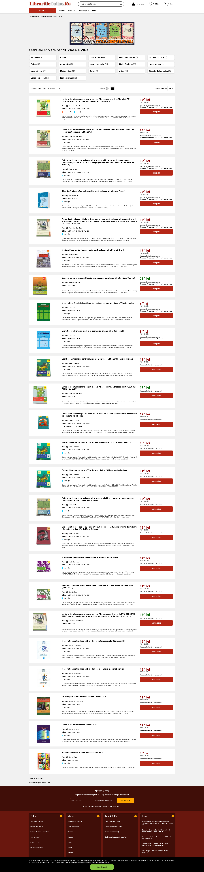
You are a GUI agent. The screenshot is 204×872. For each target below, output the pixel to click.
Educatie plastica (158, 57)
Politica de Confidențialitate (39, 832)
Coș (169, 3)
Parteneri (71, 853)
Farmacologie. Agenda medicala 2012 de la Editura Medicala (156, 837)
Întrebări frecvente (36, 847)
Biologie (36, 57)
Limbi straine (38, 71)
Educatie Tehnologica (160, 71)
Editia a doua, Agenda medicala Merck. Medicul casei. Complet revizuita (155, 844)
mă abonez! (125, 800)
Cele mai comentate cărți (113, 827)
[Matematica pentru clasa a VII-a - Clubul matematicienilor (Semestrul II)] (43, 658)
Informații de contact (75, 821)
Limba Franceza (40, 78)
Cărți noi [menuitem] (61, 10)
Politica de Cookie (162, 860)
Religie (94, 71)
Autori (70, 847)
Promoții (70, 837)
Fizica (35, 64)
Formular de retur (73, 827)
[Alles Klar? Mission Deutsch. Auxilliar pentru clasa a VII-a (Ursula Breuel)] (43, 208)
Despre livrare (35, 842)
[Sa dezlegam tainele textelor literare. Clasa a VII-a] (43, 714)
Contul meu (139, 4)
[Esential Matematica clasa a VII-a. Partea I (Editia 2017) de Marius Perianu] (43, 487)
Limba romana (157, 64)
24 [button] (170, 88)
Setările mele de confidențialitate (116, 837)
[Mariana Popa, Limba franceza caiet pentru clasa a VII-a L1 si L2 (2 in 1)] (43, 267)
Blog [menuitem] (94, 10)
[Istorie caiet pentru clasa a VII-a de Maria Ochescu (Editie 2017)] (43, 575)
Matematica (67, 71)
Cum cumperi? (35, 837)
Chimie (65, 57)
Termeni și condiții (36, 821)
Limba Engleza (127, 64)
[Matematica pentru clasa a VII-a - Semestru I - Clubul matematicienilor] (43, 686)
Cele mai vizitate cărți (112, 832)
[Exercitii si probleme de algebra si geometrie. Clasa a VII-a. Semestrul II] (43, 348)
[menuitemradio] (108, 88)
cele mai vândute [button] (49, 88)
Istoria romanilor (99, 64)
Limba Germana (68, 78)
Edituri (70, 842)
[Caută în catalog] (121, 4)
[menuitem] (42, 10)
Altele (123, 71)
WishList (156, 4)
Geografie (66, 64)
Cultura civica (97, 57)
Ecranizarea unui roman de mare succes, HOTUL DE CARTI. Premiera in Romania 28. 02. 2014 (157, 823)
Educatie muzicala (128, 57)
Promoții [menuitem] (71, 10)
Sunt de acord (102, 867)
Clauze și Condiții (49, 862)
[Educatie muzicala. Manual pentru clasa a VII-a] (43, 770)
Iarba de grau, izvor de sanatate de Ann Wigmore (155, 851)
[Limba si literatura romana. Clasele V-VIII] (43, 742)
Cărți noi (70, 832)
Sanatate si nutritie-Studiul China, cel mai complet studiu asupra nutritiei (156, 830)
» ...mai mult (70, 150)
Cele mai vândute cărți (112, 821)
